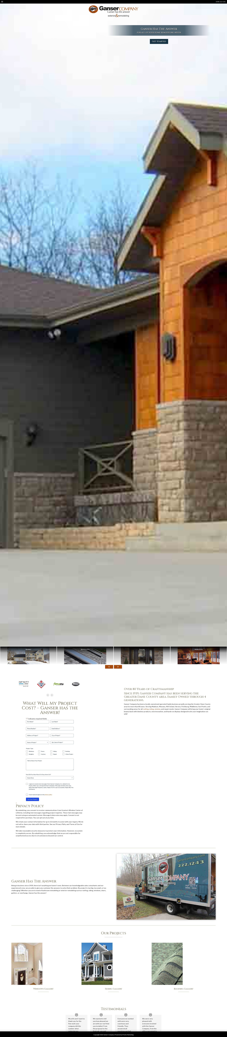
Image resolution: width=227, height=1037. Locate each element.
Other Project (69, 754)
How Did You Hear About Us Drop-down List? (38, 774)
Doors (42, 751)
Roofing (67, 751)
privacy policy (48, 794)
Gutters (43, 754)
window (157, 709)
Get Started (159, 41)
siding (151, 709)
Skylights (31, 754)
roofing (146, 709)
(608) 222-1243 (220, 2)
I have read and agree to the (40, 794)
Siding (55, 751)
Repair (55, 754)
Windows (31, 751)
